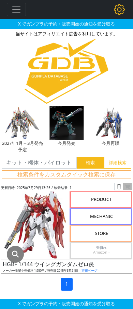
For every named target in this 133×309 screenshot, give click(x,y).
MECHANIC (101, 216)
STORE (101, 233)
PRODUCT (101, 199)
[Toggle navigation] (16, 9)
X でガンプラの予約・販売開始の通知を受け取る (66, 24)
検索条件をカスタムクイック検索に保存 (66, 174)
